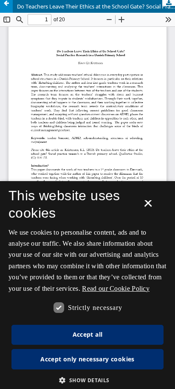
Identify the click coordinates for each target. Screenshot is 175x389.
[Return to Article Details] (6, 6)
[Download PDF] (168, 3)
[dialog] (87, 285)
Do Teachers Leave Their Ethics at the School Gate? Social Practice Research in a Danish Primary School (96, 6)
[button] (87, 380)
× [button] (148, 206)
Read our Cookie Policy (116, 288)
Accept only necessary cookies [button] (87, 359)
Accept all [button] (88, 334)
